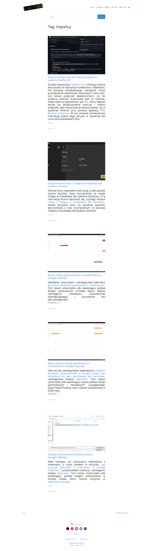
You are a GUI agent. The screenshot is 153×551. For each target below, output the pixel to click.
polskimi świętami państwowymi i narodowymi (77, 285)
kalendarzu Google (59, 481)
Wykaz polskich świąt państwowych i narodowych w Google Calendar (69, 365)
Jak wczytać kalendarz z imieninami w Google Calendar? (76, 467)
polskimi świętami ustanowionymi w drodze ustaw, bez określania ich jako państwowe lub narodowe (76, 373)
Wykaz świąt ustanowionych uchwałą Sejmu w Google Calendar (75, 276)
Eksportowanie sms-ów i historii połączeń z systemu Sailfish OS (73, 78)
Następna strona (123, 513)
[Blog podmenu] (94, 7)
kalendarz (82, 379)
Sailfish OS (77, 84)
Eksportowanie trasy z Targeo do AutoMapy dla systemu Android (75, 185)
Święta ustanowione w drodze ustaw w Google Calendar (70, 456)
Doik (86, 101)
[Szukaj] (101, 17)
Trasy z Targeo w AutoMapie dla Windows (76, 202)
